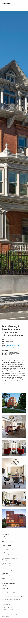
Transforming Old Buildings (14, 347)
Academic (8, 345)
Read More (5, 384)
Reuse (18, 345)
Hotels (14, 345)
